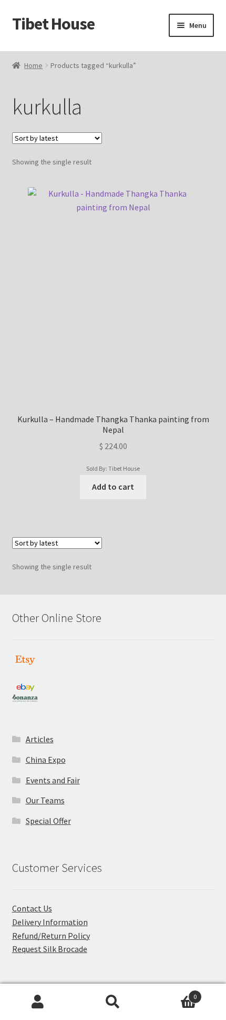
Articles (40, 739)
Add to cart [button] (113, 486)
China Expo (46, 759)
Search (112, 1002)
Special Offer (48, 820)
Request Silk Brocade (49, 949)
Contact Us (32, 908)
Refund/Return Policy (51, 935)
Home (33, 65)
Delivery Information (50, 922)
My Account (37, 1002)
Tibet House (53, 23)
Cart (174, 992)
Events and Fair (53, 780)
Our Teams (45, 800)
